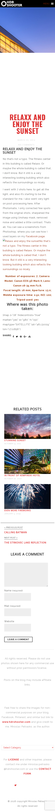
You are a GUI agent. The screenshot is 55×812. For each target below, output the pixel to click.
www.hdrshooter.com (16, 722)
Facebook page (35, 236)
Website (9, 621)
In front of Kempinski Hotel (22, 475)
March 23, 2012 (26, 140)
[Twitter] (15, 785)
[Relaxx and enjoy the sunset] (27, 269)
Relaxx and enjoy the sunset (28, 124)
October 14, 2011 (12, 444)
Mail (12, 606)
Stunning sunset (15, 440)
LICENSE (14, 759)
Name (13, 590)
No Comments (26, 145)
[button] (46, 3)
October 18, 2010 (13, 479)
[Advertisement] (27, 84)
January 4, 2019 (12, 514)
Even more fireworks (17, 510)
